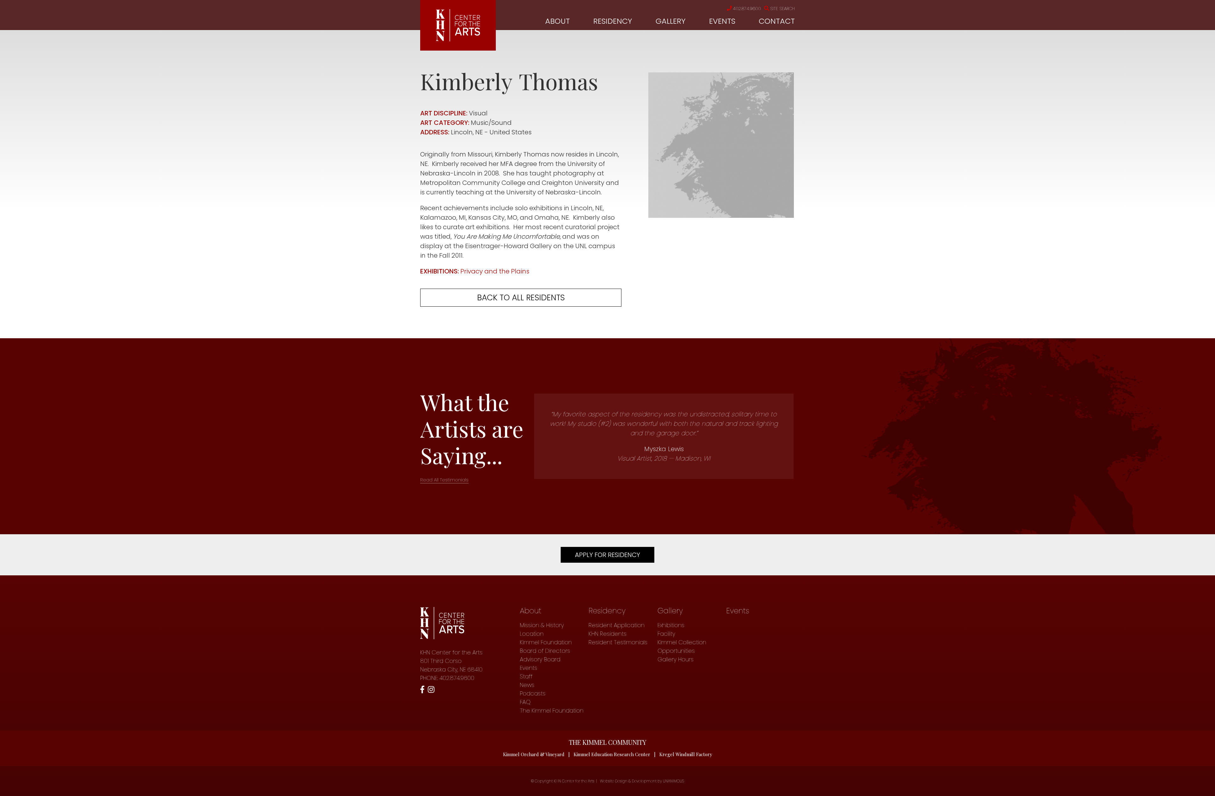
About (557, 21)
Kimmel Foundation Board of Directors (546, 646)
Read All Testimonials (444, 479)
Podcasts (532, 693)
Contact (777, 21)
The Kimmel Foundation (551, 710)
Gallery (671, 21)
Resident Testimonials (618, 642)
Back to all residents (521, 297)
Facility (666, 634)
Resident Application (617, 625)
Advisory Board (540, 659)
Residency (612, 21)
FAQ (525, 702)
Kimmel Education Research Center (612, 754)
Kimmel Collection (681, 642)
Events (722, 21)
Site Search (782, 8)
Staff (526, 676)
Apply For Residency (607, 554)
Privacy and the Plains (494, 271)
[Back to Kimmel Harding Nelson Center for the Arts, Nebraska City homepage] (458, 39)
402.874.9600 (747, 8)
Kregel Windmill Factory (685, 754)
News (527, 685)
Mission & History (542, 625)
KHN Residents (607, 634)
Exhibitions (670, 625)
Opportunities (676, 651)
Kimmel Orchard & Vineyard (533, 754)
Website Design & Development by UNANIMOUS (642, 781)
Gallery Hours (675, 659)
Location (532, 634)
